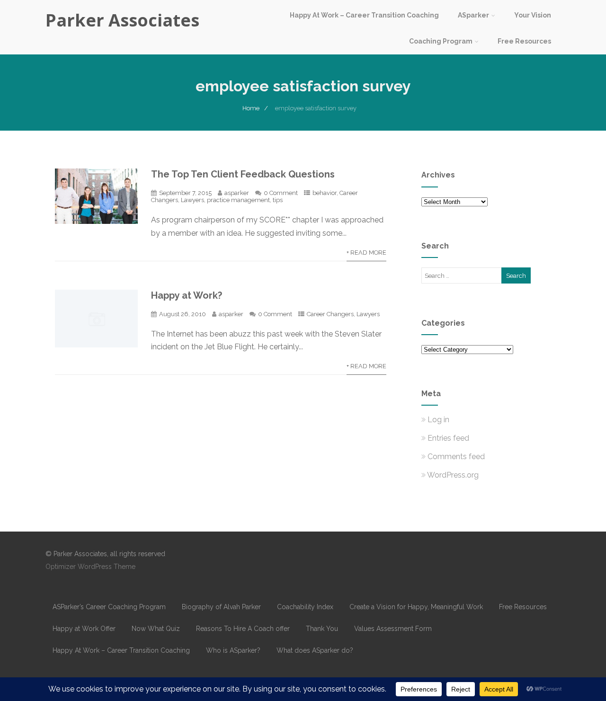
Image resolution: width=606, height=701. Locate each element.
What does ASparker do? (314, 650)
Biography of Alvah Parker (221, 607)
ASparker (473, 15)
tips (278, 200)
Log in (438, 419)
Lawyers (192, 200)
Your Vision (532, 15)
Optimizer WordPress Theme (90, 566)
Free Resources (524, 41)
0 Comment (281, 192)
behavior (324, 192)
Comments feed (456, 456)
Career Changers (330, 314)
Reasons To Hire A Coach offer (243, 628)
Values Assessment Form (393, 628)
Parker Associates (122, 20)
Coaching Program (440, 41)
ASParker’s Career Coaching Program (109, 607)
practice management (238, 200)
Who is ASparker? (233, 650)
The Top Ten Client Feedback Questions (243, 174)
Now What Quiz (156, 628)
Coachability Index (305, 607)
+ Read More (366, 252)
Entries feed (448, 438)
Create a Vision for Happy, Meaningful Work (416, 607)
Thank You (322, 628)
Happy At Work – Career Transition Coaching (364, 15)
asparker (236, 192)
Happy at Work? (186, 295)
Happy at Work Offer (84, 628)
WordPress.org (453, 474)
